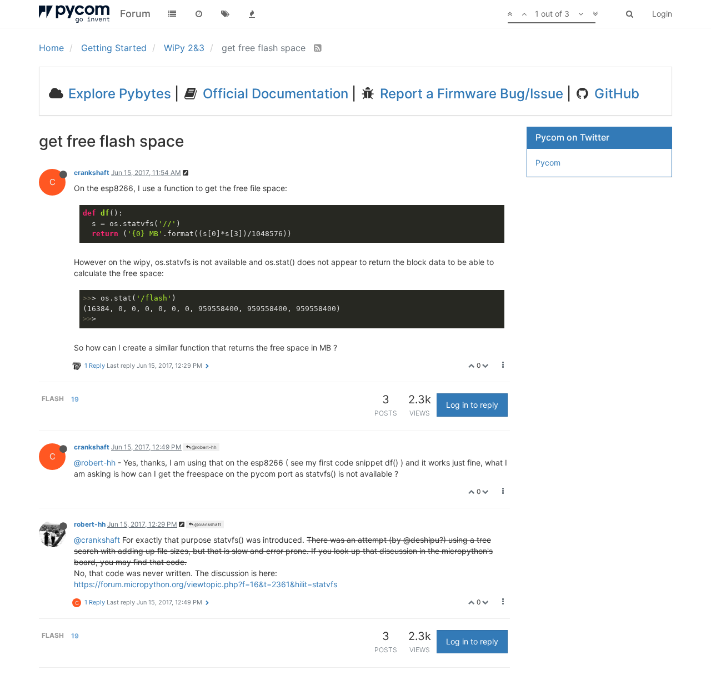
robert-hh (90, 524)
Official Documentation (273, 94)
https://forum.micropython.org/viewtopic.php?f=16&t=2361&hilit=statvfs (205, 584)
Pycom (547, 162)
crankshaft (91, 172)
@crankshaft (207, 524)
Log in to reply (472, 404)
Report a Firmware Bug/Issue (470, 94)
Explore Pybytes (118, 94)
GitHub (615, 94)
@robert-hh (204, 447)
